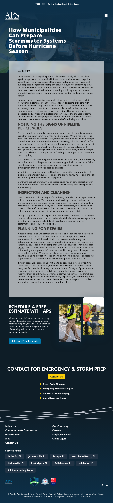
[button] (14, 456)
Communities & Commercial (21, 430)
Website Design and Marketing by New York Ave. (77, 494)
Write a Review (49, 494)
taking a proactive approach (41, 99)
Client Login (59, 438)
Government (12, 434)
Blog (7, 438)
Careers (56, 430)
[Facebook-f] (102, 485)
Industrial (11, 426)
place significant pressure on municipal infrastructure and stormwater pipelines (54, 78)
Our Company (60, 426)
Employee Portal (61, 434)
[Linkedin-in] (106, 485)
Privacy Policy (35, 494)
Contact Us (11, 443)
